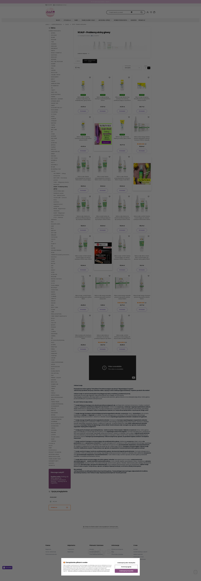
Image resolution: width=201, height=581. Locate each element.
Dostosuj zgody (126, 567)
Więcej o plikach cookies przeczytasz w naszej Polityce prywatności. (89, 571)
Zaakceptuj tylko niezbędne (126, 563)
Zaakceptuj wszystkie (126, 571)
